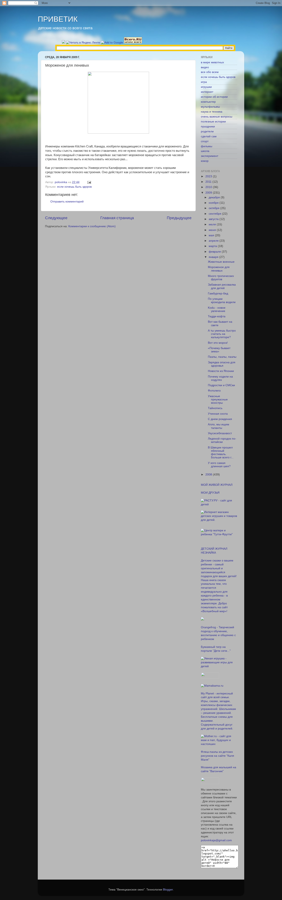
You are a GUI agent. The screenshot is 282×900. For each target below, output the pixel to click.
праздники (208, 126)
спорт (205, 141)
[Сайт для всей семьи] (210, 677)
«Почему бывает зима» (219, 350)
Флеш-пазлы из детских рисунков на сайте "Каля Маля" (217, 755)
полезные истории (213, 121)
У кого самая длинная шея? (219, 464)
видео (205, 67)
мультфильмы (210, 106)
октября (214, 208)
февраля (215, 251)
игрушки (206, 86)
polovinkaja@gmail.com (216, 840)
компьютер (208, 101)
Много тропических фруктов (221, 277)
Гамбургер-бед (218, 293)
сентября (215, 213)
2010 (209, 187)
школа (205, 151)
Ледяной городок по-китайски (222, 440)
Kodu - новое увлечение (216, 309)
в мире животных (212, 62)
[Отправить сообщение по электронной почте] (89, 182)
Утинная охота (218, 413)
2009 (209, 192)
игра (204, 82)
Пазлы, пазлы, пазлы (222, 356)
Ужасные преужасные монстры (218, 399)
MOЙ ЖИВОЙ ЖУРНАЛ (216, 484)
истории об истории (214, 96)
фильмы (206, 146)
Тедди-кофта (216, 316)
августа (214, 219)
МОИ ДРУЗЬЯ (210, 492)
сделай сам (209, 136)
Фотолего (214, 390)
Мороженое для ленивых (219, 269)
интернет (207, 91)
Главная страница (117, 218)
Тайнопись (215, 408)
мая (212, 235)
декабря (215, 197)
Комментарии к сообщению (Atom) (92, 226)
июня (213, 230)
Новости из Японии (221, 371)
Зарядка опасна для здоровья (221, 364)
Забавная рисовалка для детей (222, 286)
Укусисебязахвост (220, 433)
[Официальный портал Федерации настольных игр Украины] (202, 619)
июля (213, 224)
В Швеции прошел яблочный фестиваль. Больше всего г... (220, 452)
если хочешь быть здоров (74, 186)
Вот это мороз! (218, 342)
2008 (209, 474)
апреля (214, 240)
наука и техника (211, 111)
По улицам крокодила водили (222, 300)
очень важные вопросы (216, 116)
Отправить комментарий (67, 201)
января (214, 257)
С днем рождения (220, 419)
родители (207, 131)
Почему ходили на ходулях (220, 378)
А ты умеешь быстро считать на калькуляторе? (222, 334)
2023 (209, 176)
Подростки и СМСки (221, 385)
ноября (214, 202)
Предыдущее (179, 218)
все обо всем (210, 72)
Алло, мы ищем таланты (218, 426)
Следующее (56, 218)
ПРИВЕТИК (58, 19)
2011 (208, 181)
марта (213, 246)
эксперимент (209, 156)
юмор (205, 160)
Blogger (168, 889)
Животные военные (221, 261)
